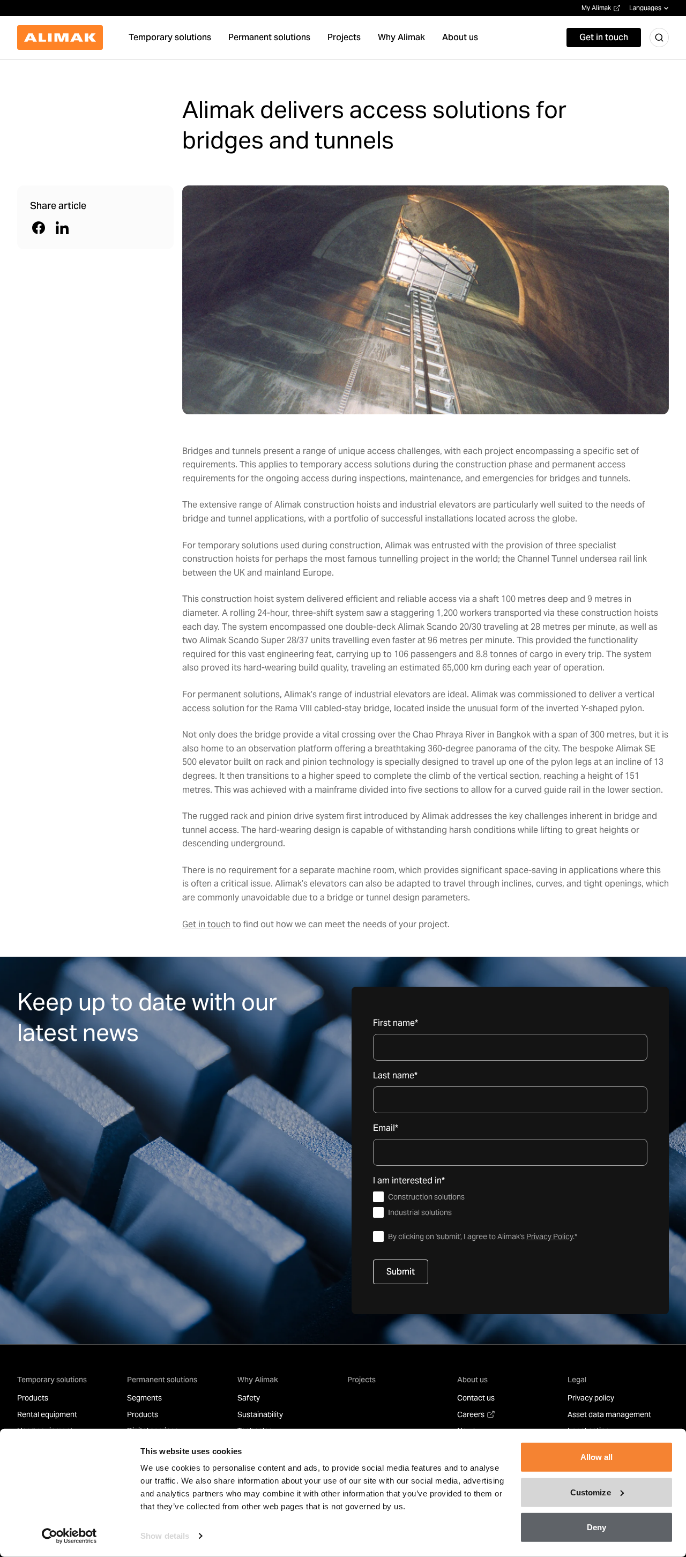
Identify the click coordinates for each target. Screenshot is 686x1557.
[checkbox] (510, 1204)
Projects (361, 1379)
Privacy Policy (549, 1236)
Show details (164, 1535)
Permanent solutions (162, 1379)
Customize (590, 1491)
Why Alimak (257, 1379)
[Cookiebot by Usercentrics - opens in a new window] (69, 1536)
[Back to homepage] (60, 37)
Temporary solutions (52, 1379)
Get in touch (206, 924)
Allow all (596, 1457)
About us (472, 1379)
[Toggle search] (659, 37)
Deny (596, 1527)
